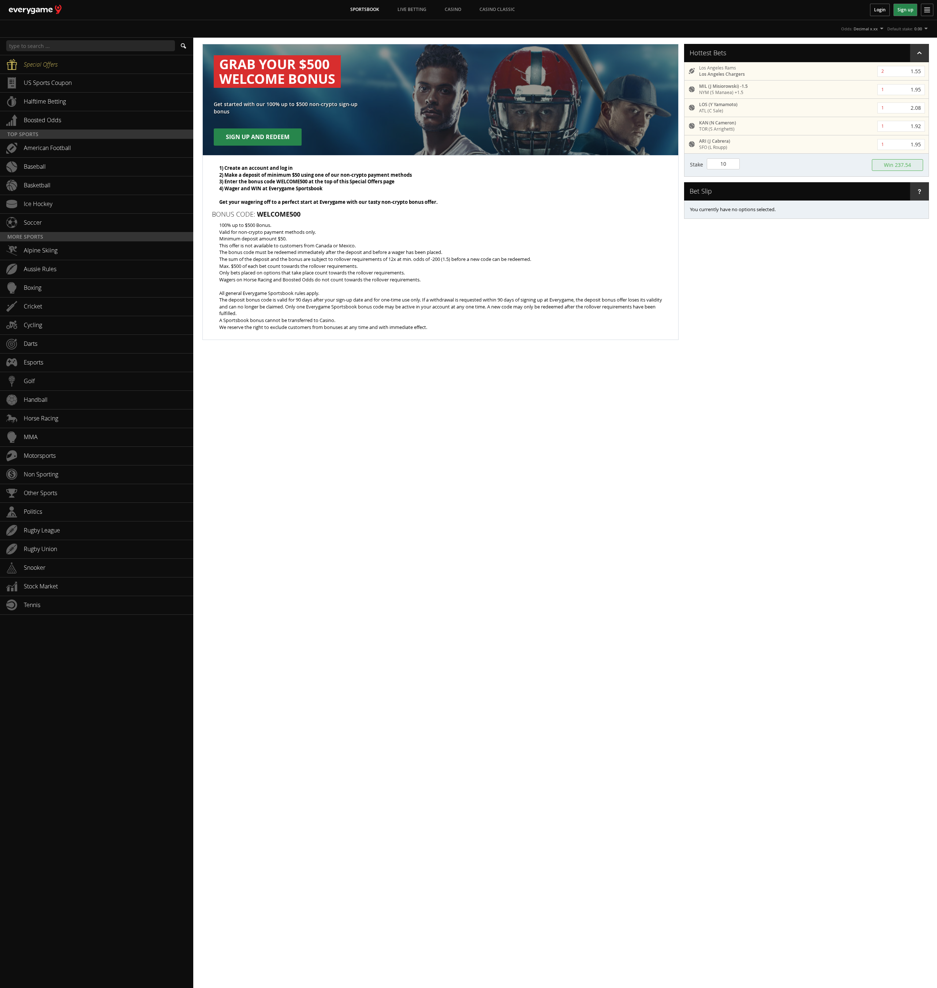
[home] (31, 9)
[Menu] (927, 10)
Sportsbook (364, 9)
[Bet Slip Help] (919, 191)
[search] (184, 46)
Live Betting (411, 9)
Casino (453, 9)
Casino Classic (497, 9)
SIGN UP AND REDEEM (258, 137)
